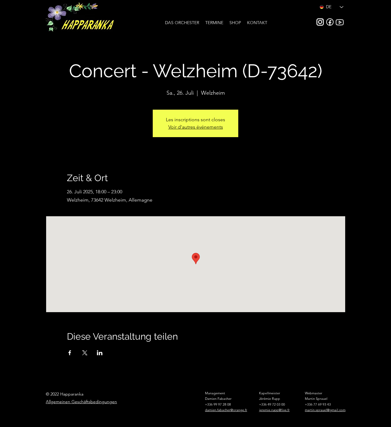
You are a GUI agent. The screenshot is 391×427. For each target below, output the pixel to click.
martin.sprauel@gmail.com (325, 410)
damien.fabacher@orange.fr (226, 410)
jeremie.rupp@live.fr (274, 410)
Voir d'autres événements (195, 127)
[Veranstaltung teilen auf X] (85, 352)
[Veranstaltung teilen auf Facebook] (70, 352)
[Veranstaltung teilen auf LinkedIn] (100, 352)
